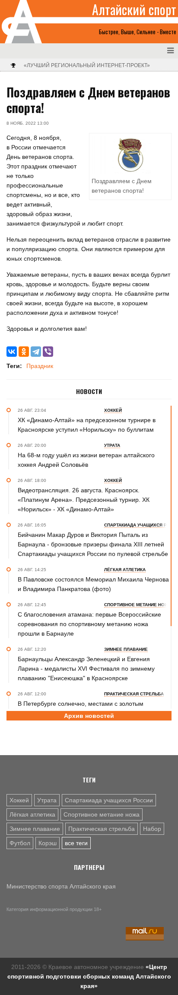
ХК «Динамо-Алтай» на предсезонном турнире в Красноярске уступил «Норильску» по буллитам (87, 425)
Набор (152, 828)
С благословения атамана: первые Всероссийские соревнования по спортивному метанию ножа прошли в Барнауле (89, 624)
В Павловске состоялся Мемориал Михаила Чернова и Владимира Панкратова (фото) (93, 584)
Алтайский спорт (134, 9)
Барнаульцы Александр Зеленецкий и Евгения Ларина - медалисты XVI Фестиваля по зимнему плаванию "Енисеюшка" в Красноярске (86, 669)
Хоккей (19, 800)
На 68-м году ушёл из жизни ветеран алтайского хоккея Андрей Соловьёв (86, 460)
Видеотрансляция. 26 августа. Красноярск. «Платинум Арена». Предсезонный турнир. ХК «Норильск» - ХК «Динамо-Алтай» (83, 500)
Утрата (47, 800)
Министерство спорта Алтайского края (61, 886)
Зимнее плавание (35, 828)
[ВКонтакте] (11, 351)
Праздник (39, 365)
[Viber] (48, 351)
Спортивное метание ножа (102, 814)
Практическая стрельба (101, 828)
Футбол (20, 843)
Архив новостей (89, 715)
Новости (89, 391)
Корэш (47, 843)
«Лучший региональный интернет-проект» (87, 65)
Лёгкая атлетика (32, 814)
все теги (76, 843)
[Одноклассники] (24, 351)
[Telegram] (36, 351)
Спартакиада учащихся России (109, 800)
